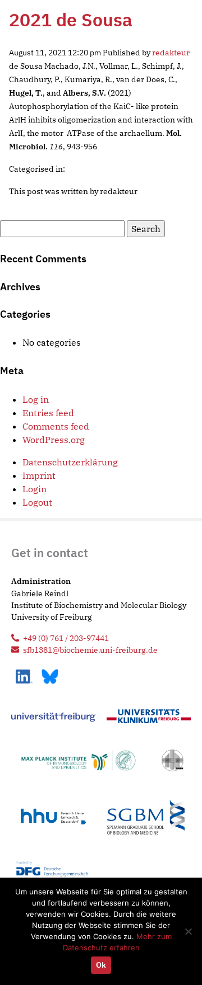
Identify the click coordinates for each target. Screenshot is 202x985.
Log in (35, 399)
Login (34, 488)
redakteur (171, 52)
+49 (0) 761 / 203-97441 (66, 638)
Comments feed (55, 426)
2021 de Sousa (70, 19)
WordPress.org (53, 439)
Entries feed (48, 412)
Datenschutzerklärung (70, 462)
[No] (188, 931)
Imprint (39, 475)
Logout (37, 502)
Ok (101, 965)
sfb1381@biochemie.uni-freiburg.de (90, 649)
